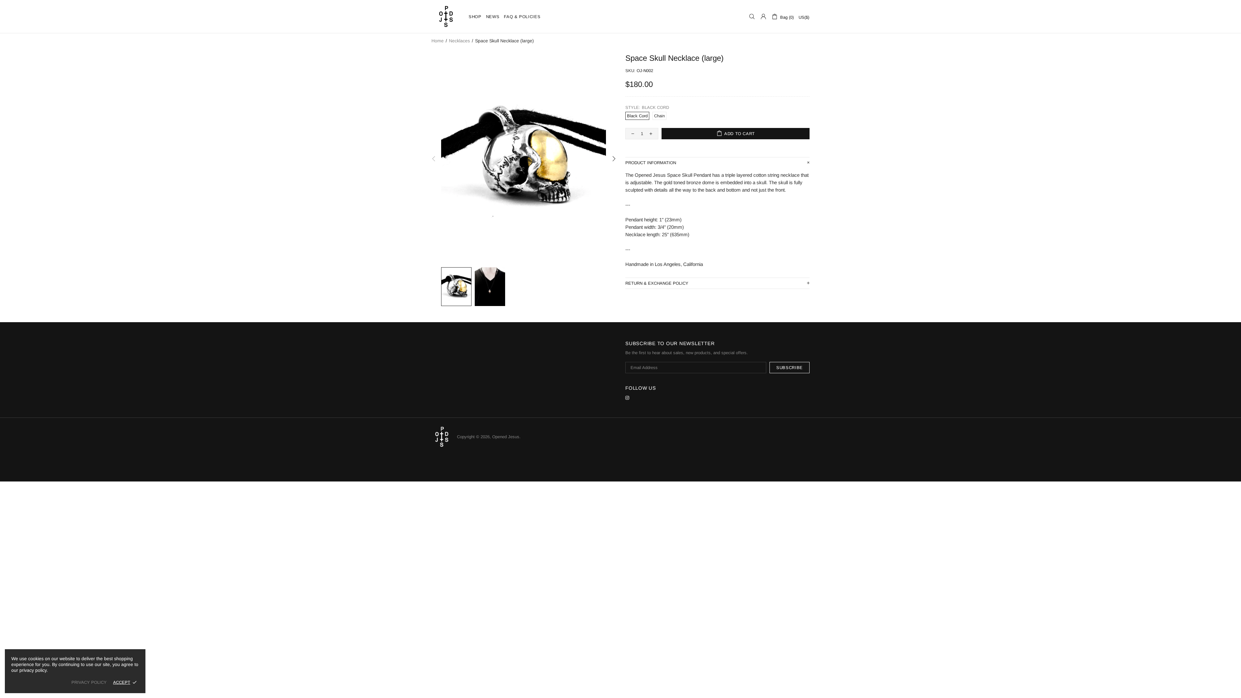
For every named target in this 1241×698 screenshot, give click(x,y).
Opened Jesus (446, 16)
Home (437, 40)
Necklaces (459, 40)
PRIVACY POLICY (89, 682)
